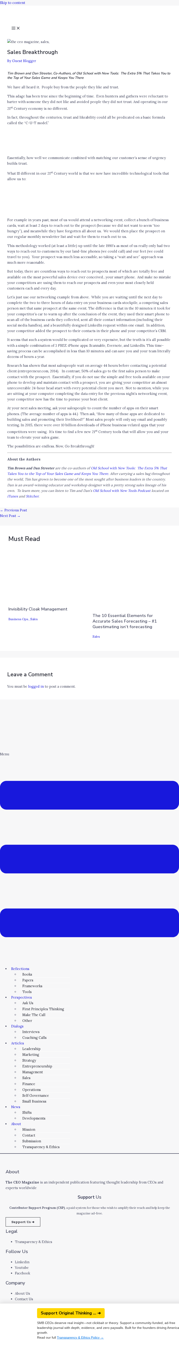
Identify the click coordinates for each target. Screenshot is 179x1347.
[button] (89, 857)
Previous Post (13, 510)
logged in (36, 686)
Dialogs (17, 1026)
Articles (17, 1043)
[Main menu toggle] (16, 28)
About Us (22, 1293)
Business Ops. (18, 619)
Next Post (10, 515)
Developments (33, 1118)
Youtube (22, 1267)
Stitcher (32, 496)
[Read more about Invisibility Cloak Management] (36, 599)
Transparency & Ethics (41, 1147)
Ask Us (27, 1003)
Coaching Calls (34, 1037)
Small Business (34, 1101)
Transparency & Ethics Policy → (80, 1337)
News (15, 1107)
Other (27, 1020)
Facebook (22, 1273)
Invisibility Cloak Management (37, 609)
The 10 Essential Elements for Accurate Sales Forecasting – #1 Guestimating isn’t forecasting (125, 621)
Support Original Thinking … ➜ (71, 1313)
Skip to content (12, 2)
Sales (34, 619)
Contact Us (24, 1299)
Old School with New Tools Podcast (122, 490)
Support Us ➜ (22, 1222)
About (16, 1124)
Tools (27, 992)
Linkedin (22, 1262)
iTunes (12, 496)
